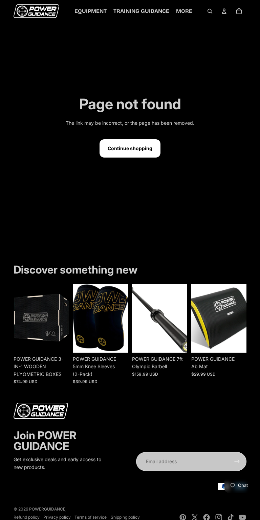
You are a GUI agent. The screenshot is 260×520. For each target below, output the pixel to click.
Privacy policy (57, 517)
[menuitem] (184, 11)
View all (30, 251)
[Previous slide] (19, 318)
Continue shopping (130, 148)
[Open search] (209, 11)
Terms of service (90, 517)
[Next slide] (63, 318)
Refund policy (27, 517)
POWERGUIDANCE (47, 509)
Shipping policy (125, 517)
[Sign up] (237, 461)
